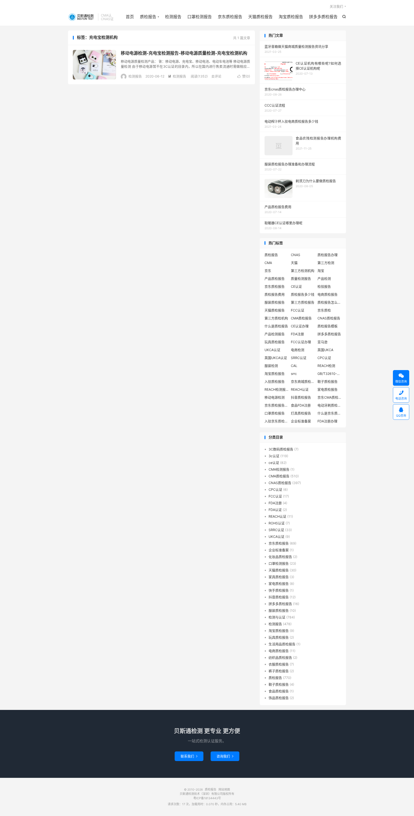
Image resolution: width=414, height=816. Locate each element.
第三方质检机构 (276, 318)
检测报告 (173, 16)
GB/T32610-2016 (329, 374)
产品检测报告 (274, 334)
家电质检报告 (327, 389)
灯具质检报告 (301, 413)
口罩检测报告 (199, 16)
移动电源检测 (274, 397)
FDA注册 (297, 334)
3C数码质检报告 (281, 449)
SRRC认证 (298, 358)
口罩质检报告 (274, 413)
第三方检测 (325, 263)
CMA (268, 263)
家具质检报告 (279, 577)
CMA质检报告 (301, 318)
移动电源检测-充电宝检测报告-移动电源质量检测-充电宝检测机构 (184, 53)
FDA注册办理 (327, 421)
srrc (294, 374)
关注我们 (336, 6)
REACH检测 (326, 366)
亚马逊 (322, 342)
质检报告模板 (327, 326)
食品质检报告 (279, 691)
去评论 (216, 76)
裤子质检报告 (279, 671)
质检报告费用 (274, 294)
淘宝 (320, 271)
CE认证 (296, 286)
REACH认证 (300, 389)
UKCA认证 (272, 350)
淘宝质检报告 (291, 16)
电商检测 (297, 350)
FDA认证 (275, 510)
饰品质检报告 (279, 698)
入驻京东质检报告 (276, 421)
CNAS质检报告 (328, 318)
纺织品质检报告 (280, 657)
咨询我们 (225, 756)
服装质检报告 (274, 302)
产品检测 (324, 278)
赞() (243, 76)
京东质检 (324, 310)
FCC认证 (297, 310)
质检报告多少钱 (302, 294)
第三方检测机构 (302, 271)
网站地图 (224, 789)
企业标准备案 (301, 421)
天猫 (294, 263)
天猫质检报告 (260, 16)
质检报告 (82, 17)
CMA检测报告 (279, 469)
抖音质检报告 (301, 397)
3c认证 (274, 456)
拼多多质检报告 (323, 16)
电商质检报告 (327, 294)
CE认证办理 (300, 326)
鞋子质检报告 (327, 381)
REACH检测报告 (276, 389)
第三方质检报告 (302, 302)
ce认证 (274, 463)
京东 (267, 271)
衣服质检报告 (279, 664)
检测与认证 (277, 617)
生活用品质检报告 (282, 644)
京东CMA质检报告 (329, 397)
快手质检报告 (279, 590)
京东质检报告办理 (276, 405)
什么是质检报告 (276, 326)
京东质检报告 (230, 16)
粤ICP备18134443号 (207, 798)
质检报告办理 (327, 255)
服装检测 (271, 366)
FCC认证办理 (301, 342)
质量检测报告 (301, 278)
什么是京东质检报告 (329, 413)
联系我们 (189, 756)
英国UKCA (325, 350)
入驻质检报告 (274, 381)
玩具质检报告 (274, 342)
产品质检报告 (274, 278)
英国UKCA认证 (275, 358)
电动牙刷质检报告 (329, 405)
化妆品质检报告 (280, 557)
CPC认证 (324, 358)
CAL (294, 366)
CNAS (295, 255)
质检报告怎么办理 (329, 302)
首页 (130, 16)
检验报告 (324, 286)
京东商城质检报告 (303, 381)
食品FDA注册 (301, 405)
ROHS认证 (277, 523)
